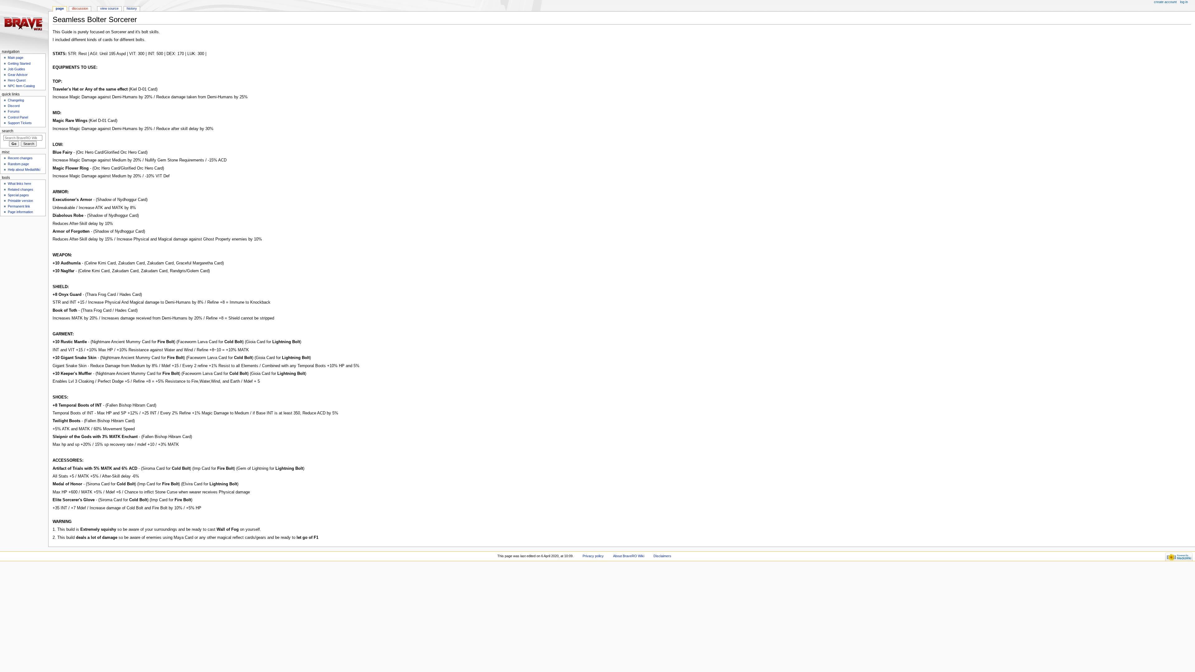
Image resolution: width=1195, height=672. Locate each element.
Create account (1165, 2)
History (132, 8)
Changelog (16, 100)
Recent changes (20, 158)
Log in (1184, 2)
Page (60, 8)
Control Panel (18, 117)
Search (7, 131)
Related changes (20, 189)
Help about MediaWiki (24, 169)
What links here (19, 183)
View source (109, 8)
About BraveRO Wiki (628, 556)
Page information (20, 212)
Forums (14, 111)
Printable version (20, 201)
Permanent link (19, 206)
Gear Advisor (18, 75)
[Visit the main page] (24, 24)
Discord (14, 106)
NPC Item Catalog (21, 86)
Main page (15, 57)
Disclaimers (662, 556)
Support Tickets (20, 123)
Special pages (18, 195)
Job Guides (16, 69)
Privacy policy (593, 556)
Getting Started (19, 63)
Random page (18, 164)
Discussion (80, 8)
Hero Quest (17, 80)
